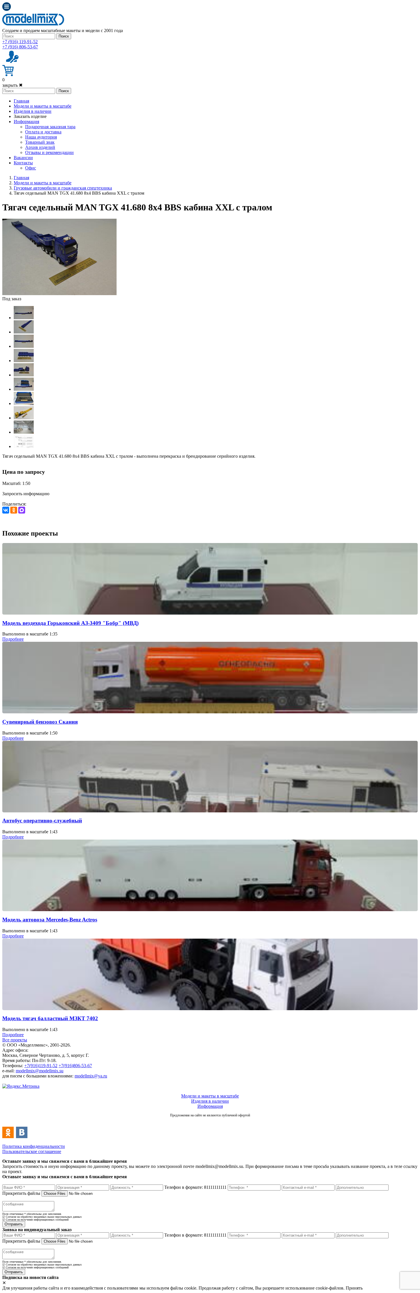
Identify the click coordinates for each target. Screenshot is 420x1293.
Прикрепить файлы (21, 1193)
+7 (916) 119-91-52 (20, 41)
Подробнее (13, 639)
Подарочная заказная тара (50, 126)
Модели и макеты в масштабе (42, 106)
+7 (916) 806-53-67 (20, 46)
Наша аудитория (41, 137)
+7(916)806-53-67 (75, 1065)
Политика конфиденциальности (33, 1146)
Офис (30, 167)
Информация (26, 121)
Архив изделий (40, 147)
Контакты (23, 162)
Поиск (64, 36)
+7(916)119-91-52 (40, 1065)
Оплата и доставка (43, 131)
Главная (21, 100)
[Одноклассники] (13, 510)
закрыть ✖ (12, 85)
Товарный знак (40, 142)
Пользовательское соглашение (31, 1151)
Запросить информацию (25, 493)
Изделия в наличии (32, 111)
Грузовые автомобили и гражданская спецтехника (63, 187)
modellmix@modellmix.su (39, 1070)
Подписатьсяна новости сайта (210, 1121)
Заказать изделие (30, 116)
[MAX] (21, 510)
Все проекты (14, 1039)
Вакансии (23, 157)
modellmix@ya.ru (91, 1075)
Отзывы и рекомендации (49, 152)
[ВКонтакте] (5, 510)
